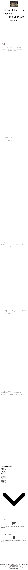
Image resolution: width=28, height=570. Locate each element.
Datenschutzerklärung (20, 564)
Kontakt (12, 564)
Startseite (2, 564)
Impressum (7, 564)
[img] (14, 3)
